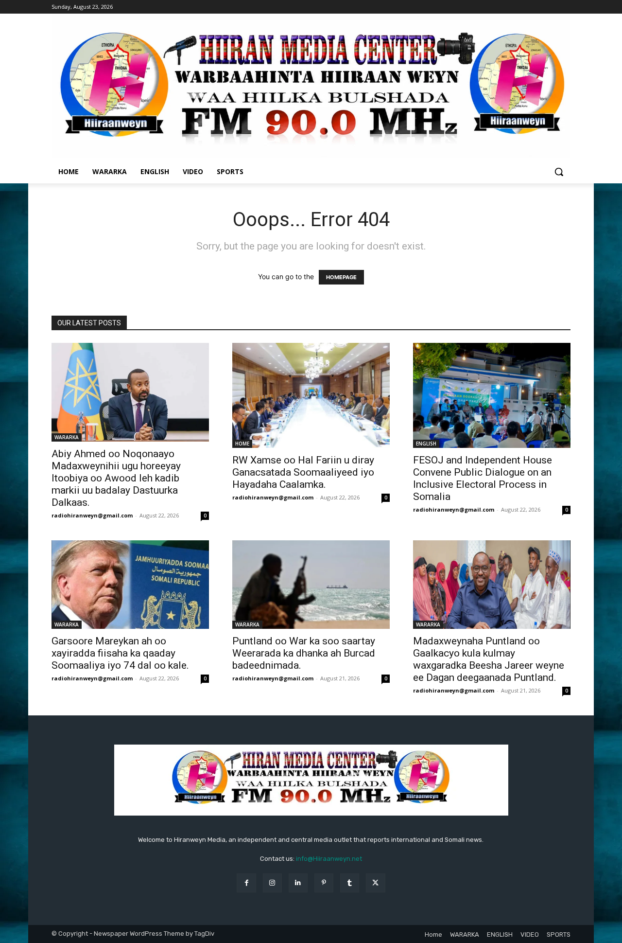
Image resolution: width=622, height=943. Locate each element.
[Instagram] (272, 882)
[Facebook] (246, 882)
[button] (558, 171)
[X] (375, 882)
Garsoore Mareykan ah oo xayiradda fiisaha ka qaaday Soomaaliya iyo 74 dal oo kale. (120, 653)
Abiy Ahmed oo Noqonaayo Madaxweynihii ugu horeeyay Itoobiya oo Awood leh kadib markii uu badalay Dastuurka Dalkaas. (116, 478)
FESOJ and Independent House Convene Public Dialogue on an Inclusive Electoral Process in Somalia (482, 478)
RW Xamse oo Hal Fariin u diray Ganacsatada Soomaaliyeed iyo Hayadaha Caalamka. (303, 472)
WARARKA (66, 437)
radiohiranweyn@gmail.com (92, 515)
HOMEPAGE (341, 277)
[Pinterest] (323, 882)
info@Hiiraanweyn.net (329, 858)
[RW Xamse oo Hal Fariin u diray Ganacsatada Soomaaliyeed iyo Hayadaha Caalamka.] (311, 395)
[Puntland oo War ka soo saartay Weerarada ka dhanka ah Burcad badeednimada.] (311, 584)
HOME (242, 443)
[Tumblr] (349, 882)
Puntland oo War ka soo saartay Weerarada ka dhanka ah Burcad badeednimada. (303, 653)
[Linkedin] (298, 882)
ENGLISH (426, 443)
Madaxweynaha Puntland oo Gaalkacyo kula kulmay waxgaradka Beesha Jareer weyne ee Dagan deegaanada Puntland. (488, 659)
